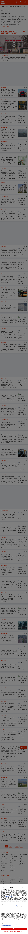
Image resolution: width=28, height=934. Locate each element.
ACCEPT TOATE (14, 928)
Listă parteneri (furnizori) (6, 925)
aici (16, 905)
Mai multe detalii (8, 896)
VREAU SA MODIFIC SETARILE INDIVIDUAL (14, 931)
